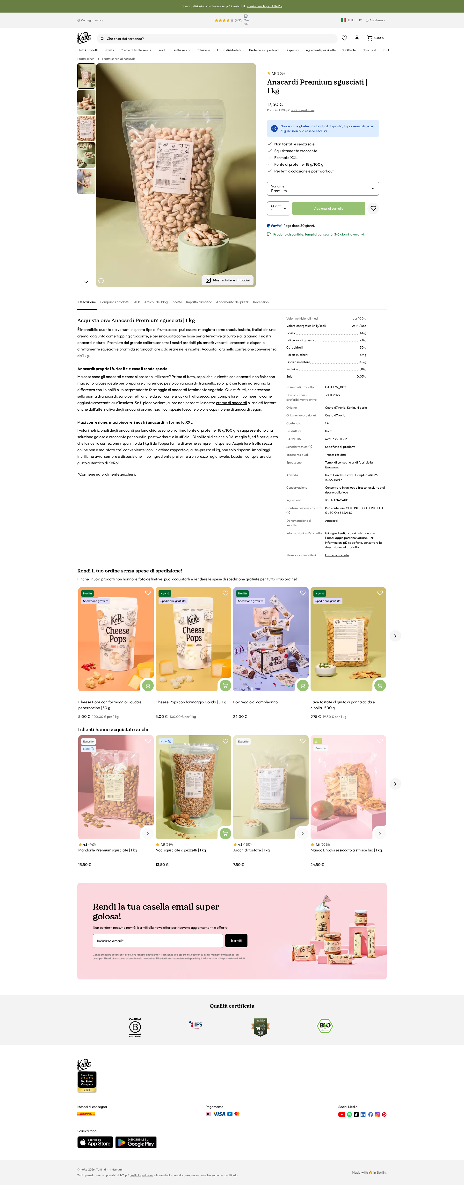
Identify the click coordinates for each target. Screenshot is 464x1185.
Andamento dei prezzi (232, 302)
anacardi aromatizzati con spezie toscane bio (163, 409)
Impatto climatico (199, 302)
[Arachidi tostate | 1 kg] (271, 801)
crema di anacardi (231, 402)
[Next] (389, 50)
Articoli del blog (156, 302)
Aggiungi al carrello (328, 208)
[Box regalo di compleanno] (271, 653)
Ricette (177, 302)
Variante (277, 186)
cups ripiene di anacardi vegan (235, 409)
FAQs (136, 302)
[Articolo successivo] (86, 282)
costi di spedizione (302, 110)
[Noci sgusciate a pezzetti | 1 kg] (193, 801)
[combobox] (217, 38)
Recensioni (261, 302)
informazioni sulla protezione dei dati (224, 958)
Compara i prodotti (114, 302)
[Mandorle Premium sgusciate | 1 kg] (116, 801)
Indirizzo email (110, 940)
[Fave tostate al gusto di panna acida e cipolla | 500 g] (348, 653)
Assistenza (376, 20)
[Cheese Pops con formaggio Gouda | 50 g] (193, 653)
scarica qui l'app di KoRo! (264, 6)
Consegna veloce (92, 20)
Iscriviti (236, 940)
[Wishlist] (344, 38)
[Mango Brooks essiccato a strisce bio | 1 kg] (348, 801)
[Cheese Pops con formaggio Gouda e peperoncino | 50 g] (116, 653)
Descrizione (87, 302)
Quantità (277, 206)
